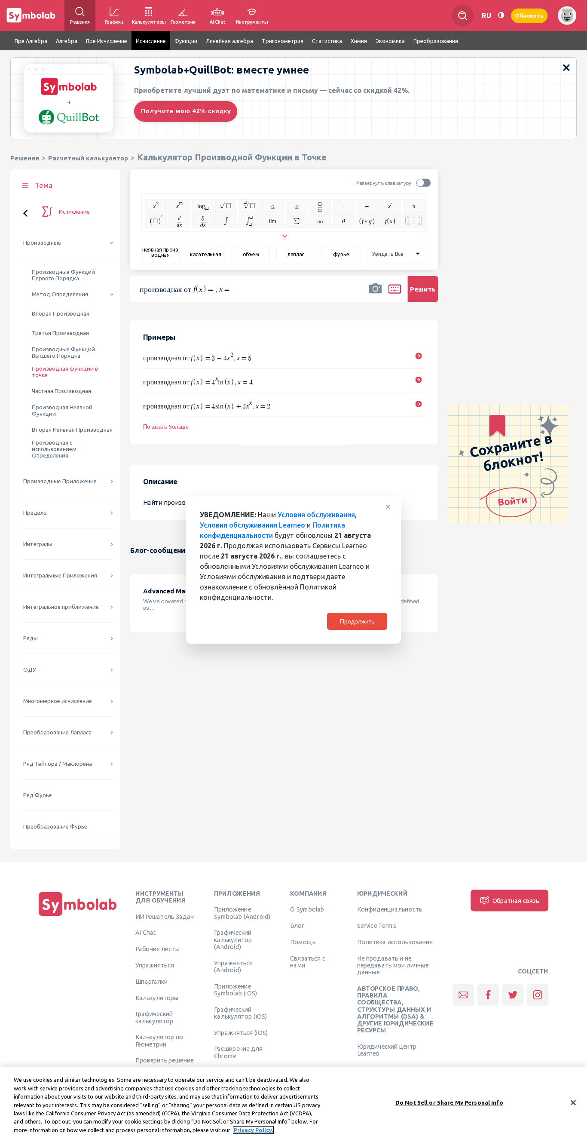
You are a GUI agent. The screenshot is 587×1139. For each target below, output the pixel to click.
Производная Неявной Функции (62, 410)
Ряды (30, 638)
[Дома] (78, 915)
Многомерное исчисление (57, 701)
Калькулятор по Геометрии (159, 1040)
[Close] (573, 1102)
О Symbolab (307, 909)
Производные (42, 242)
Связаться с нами (307, 961)
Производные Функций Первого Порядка (63, 275)
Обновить (529, 15)
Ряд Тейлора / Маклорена (57, 764)
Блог (297, 925)
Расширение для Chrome (238, 1052)
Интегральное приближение (61, 607)
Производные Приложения (60, 481)
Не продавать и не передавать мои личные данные (393, 965)
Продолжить (357, 621)
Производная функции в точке (65, 371)
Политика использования (395, 941)
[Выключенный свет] (501, 15)
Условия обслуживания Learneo (252, 525)
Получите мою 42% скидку (186, 110)
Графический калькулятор (154, 1017)
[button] (375, 294)
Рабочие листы (157, 949)
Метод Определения (60, 294)
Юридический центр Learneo (387, 1049)
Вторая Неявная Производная (72, 430)
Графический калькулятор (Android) (233, 939)
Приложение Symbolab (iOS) (235, 989)
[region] (293, 1103)
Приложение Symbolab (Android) (242, 913)
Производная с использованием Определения (54, 449)
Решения (24, 158)
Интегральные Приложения (60, 575)
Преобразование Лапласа (57, 732)
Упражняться (154, 964)
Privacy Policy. (253, 1130)
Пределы (35, 513)
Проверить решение (164, 1060)
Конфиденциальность (389, 909)
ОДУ (29, 669)
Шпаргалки (151, 981)
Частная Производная (61, 391)
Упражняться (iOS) (241, 1032)
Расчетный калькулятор (88, 158)
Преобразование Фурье (55, 826)
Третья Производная (60, 333)
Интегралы (37, 544)
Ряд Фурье (37, 795)
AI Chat (145, 932)
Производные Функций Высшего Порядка (63, 352)
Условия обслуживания (316, 515)
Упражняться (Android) (233, 966)
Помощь (302, 941)
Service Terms (376, 925)
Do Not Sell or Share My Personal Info (449, 1102)
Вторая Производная (60, 313)
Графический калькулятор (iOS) (240, 1012)
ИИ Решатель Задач (164, 916)
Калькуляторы (157, 997)
